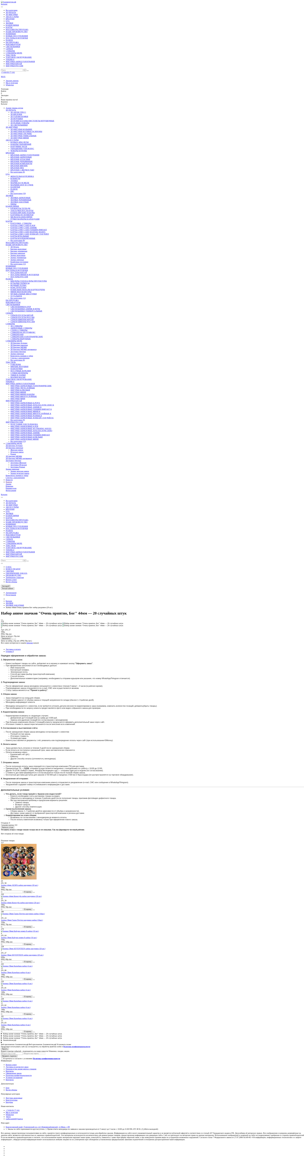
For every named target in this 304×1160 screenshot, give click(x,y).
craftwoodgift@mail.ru (14, 1119)
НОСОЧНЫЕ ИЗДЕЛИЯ (20, 371)
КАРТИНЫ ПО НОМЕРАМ (21, 215)
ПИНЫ (13, 204)
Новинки (9, 486)
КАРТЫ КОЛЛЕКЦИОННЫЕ (22, 238)
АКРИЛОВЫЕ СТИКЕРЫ (21, 328)
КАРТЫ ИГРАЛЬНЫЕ (19, 236)
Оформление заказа (13, 1073)
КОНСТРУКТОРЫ (18, 287)
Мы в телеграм (12, 83)
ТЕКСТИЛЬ (11, 55)
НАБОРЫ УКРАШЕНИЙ (20, 144)
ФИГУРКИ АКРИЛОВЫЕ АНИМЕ (25, 433)
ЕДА (8, 21)
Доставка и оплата (13, 649)
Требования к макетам (15, 577)
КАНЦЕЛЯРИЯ (12, 25)
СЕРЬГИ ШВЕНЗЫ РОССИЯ (22, 322)
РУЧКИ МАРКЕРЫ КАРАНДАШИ (25, 219)
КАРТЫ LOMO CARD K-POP (22, 225)
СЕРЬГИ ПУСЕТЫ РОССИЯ (22, 317)
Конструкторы (11, 1100)
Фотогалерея (11, 490)
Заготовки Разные (17, 467)
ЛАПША (14, 181)
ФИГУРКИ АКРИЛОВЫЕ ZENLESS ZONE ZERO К (32, 405)
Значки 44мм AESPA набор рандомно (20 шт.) (19, 885)
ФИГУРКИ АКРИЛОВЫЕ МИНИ (24, 439)
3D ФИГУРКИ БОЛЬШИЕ (21, 129)
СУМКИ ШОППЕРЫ (19, 373)
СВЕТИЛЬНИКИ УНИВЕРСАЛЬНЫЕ (26, 311)
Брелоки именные (17, 253)
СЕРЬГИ (9, 49)
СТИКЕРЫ (10, 51)
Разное (13, 454)
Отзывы (10, 651)
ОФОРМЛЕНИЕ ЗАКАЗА (16, 573)
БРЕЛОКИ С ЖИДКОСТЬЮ (22, 170)
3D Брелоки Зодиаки (18, 343)
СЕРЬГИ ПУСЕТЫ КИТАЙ (21, 315)
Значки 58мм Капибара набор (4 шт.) (16, 972)
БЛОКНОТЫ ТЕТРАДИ (20, 208)
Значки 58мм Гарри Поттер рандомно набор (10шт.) (22, 920)
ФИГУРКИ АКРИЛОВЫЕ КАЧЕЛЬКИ (26, 437)
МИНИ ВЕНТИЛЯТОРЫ (20, 292)
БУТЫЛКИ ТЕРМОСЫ (20, 283)
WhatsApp (10, 85)
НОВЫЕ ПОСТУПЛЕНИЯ (17, 36)
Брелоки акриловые (18, 249)
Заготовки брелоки (18, 352)
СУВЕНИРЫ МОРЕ (14, 53)
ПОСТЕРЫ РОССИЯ (19, 277)
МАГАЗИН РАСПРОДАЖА (17, 29)
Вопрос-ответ (11, 580)
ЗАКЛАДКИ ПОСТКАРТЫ (21, 211)
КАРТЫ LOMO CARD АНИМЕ (23, 228)
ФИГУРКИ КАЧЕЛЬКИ (20, 390)
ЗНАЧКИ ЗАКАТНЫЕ (19, 202)
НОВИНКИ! (11, 34)
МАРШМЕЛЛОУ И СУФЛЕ (21, 185)
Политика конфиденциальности (19, 1075)
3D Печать (14, 247)
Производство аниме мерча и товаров (21, 1069)
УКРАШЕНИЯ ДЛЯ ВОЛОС (22, 149)
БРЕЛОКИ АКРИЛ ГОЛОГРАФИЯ (24, 155)
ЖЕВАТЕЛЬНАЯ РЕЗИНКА (22, 176)
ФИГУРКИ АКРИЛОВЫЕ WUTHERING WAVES (30, 429)
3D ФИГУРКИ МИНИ (19, 138)
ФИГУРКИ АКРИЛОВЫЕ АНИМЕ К (26, 407)
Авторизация (11, 593)
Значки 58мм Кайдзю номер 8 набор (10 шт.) (19, 938)
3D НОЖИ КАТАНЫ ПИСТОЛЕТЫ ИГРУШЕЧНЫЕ (32, 121)
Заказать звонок (12, 81)
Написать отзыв (7, 827)
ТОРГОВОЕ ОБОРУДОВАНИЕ (19, 57)
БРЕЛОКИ (10, 19)
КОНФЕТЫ (15, 178)
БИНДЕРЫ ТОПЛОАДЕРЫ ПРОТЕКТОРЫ (28, 281)
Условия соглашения (14, 1078)
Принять (5, 1049)
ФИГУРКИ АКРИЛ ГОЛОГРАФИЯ (20, 62)
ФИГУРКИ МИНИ (18, 392)
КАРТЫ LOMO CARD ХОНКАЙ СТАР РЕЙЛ (29, 234)
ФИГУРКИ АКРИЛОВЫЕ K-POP (24, 426)
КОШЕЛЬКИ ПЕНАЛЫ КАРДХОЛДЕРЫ (27, 290)
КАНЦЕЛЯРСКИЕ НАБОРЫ (22, 213)
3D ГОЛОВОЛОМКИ (19, 117)
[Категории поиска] (2, 497)
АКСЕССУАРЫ (12, 17)
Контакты (10, 1071)
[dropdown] (2, 563)
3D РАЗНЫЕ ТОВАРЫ (19, 123)
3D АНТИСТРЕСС (18, 112)
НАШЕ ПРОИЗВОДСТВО (17, 32)
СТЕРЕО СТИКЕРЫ (18, 330)
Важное (9, 482)
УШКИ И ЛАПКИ (18, 375)
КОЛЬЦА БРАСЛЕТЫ (19, 142)
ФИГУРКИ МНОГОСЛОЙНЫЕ (23, 396)
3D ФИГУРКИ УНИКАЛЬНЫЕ (23, 136)
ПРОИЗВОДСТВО (13, 575)
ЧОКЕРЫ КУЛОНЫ (18, 151)
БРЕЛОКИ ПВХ (17, 168)
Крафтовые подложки (19, 262)
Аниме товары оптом (14, 108)
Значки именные (17, 260)
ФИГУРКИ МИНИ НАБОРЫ (22, 394)
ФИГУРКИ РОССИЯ (14, 66)
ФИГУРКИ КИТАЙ (14, 64)
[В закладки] (2, 619)
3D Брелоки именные (19, 345)
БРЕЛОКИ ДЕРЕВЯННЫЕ (21, 161)
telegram (29, 643)
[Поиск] (28, 70)
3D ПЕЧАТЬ (11, 12)
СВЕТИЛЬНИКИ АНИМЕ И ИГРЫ (25, 309)
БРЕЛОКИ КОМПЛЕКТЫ (21, 164)
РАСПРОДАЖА (12, 42)
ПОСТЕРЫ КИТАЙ (18, 273)
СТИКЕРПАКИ (17, 334)
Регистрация (11, 595)
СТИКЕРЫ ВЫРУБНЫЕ (20, 339)
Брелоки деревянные (18, 251)
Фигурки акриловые (14, 1098)
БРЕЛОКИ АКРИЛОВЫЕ (21, 157)
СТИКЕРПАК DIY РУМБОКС (23, 332)
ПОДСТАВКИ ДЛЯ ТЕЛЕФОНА (24, 424)
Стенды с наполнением (19, 358)
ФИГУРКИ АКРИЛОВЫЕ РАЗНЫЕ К (26, 416)
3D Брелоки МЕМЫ (18, 347)
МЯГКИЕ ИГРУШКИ (19, 367)
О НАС (9, 567)
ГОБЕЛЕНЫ (15, 364)
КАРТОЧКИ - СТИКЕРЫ (20, 223)
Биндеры (9, 1102)
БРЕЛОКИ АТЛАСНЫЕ (20, 159)
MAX (8, 1117)
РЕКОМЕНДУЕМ (13, 44)
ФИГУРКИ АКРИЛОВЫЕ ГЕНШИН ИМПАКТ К (31, 409)
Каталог (9, 601)
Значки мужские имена (19, 473)
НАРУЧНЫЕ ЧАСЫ (18, 146)
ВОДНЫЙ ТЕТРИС (18, 285)
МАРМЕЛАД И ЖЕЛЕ (19, 183)
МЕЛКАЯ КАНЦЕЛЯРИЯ (21, 217)
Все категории (11, 10)
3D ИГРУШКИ (16, 119)
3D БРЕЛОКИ (16, 114)
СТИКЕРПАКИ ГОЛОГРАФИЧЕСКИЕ (26, 337)
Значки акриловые (17, 255)
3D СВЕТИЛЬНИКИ (19, 125)
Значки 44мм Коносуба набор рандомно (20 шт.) (20, 903)
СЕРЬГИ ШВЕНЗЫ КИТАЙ (22, 320)
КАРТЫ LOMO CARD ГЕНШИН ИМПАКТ (28, 230)
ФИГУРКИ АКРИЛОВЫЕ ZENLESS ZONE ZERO (31, 431)
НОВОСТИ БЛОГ (13, 569)
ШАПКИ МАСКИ (17, 377)
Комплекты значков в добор (21, 356)
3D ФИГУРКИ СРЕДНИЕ (21, 134)
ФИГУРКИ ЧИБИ (17, 399)
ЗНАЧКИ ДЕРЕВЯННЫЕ (20, 200)
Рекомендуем (11, 488)
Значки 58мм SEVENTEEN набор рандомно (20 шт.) (22, 955)
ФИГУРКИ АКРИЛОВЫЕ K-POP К (25, 403)
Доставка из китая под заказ (17, 1067)
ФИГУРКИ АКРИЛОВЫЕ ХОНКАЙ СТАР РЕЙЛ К (32, 418)
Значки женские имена (19, 471)
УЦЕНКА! (10, 59)
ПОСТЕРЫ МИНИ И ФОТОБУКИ (24, 275)
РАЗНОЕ (9, 40)
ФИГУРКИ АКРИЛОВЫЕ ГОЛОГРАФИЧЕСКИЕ (31, 386)
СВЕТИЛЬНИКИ (13, 47)
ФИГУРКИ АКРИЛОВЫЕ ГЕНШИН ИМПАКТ (30, 435)
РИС (12, 191)
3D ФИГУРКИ (12, 15)
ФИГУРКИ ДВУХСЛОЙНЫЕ (22, 388)
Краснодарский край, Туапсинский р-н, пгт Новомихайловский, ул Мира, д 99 (38, 1127)
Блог (8, 1088)
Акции (8, 484)
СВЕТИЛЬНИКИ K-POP (20, 307)
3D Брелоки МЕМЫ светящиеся (23, 349)
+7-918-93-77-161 (8, 72)
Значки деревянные (18, 258)
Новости (9, 480)
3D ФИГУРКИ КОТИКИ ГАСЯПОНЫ (26, 131)
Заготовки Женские (18, 463)
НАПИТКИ (15, 187)
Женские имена (16, 450)
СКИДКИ (10, 571)
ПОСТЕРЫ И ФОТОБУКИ (17, 38)
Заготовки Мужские (18, 465)
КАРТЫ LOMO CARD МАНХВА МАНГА (27, 232)
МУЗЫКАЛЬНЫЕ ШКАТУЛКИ (23, 294)
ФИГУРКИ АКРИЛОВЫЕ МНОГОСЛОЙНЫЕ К (30, 414)
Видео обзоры (11, 582)
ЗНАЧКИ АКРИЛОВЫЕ (20, 198)
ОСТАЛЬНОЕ (16, 296)
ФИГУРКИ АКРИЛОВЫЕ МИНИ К (25, 411)
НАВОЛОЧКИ (16, 369)
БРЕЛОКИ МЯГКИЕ (19, 166)
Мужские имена (17, 452)
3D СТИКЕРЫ (16, 326)
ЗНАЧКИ (9, 23)
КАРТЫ (9, 27)
